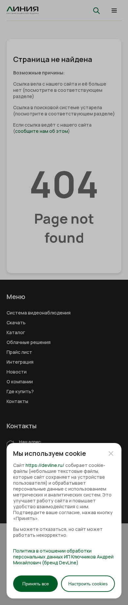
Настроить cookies (88, 583)
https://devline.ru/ (45, 465)
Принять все (35, 583)
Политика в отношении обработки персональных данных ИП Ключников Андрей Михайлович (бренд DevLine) (63, 557)
